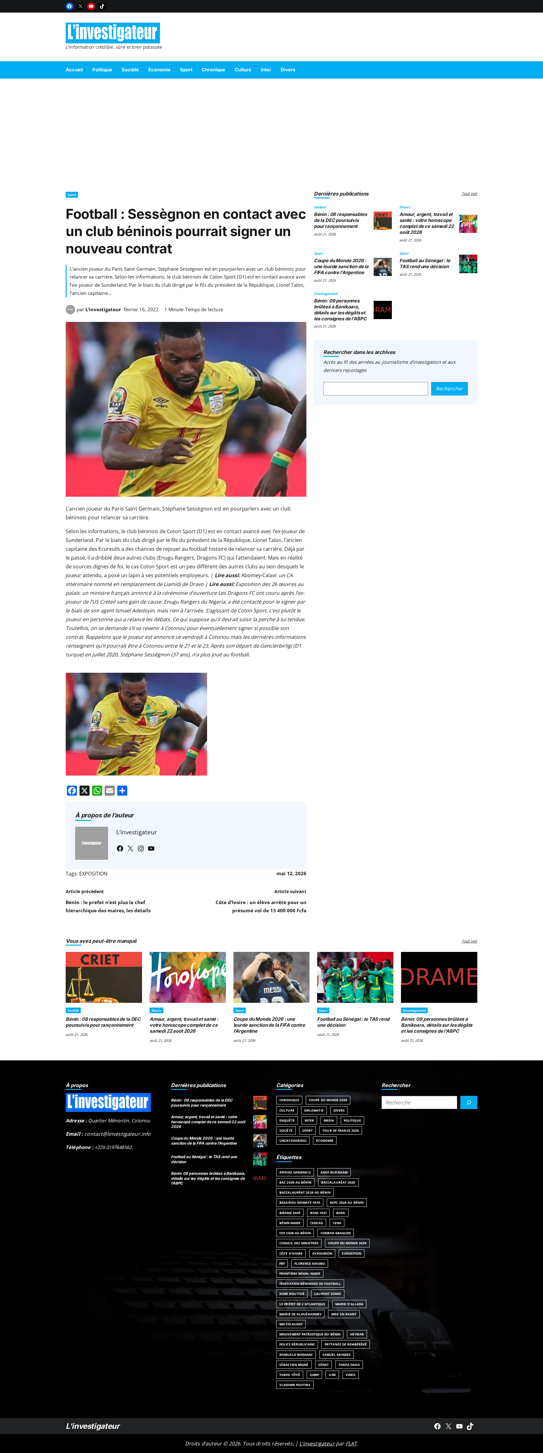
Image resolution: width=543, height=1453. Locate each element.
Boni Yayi (318, 1213)
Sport (72, 194)
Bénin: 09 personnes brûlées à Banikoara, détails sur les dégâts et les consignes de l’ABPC (340, 309)
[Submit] (468, 1102)
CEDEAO (316, 1223)
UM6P (314, 1375)
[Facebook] (69, 6)
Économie (324, 1140)
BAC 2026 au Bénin (295, 1182)
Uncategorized (325, 293)
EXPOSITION (93, 873)
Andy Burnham (334, 1172)
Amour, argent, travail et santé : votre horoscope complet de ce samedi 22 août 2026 (426, 223)
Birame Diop (289, 1213)
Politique (352, 1120)
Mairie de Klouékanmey (300, 1314)
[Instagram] (141, 848)
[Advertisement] (271, 132)
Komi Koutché (291, 1293)
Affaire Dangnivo (295, 1172)
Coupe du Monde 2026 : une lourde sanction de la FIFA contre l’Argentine (341, 266)
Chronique (289, 1100)
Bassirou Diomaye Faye (299, 1202)
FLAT (351, 1443)
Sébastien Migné (294, 1364)
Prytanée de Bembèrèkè (346, 1344)
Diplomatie (314, 1110)
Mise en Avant (343, 1314)
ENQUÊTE (287, 1120)
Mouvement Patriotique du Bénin (309, 1334)
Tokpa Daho (349, 1364)
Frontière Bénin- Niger (299, 1273)
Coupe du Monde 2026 (328, 1100)
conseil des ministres (298, 1243)
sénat (323, 1364)
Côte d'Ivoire (291, 1253)
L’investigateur (103, 309)
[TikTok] (102, 6)
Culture (286, 1110)
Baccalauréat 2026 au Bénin (305, 1192)
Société (320, 207)
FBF (282, 1263)
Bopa (340, 1213)
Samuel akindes (336, 1354)
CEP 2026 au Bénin (295, 1233)
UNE (332, 1375)
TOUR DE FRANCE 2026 (340, 1130)
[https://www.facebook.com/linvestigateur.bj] (437, 1426)
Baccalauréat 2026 (338, 1182)
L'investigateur (92, 1426)
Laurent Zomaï (327, 1293)
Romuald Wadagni (296, 1354)
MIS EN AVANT (291, 1324)
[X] (80, 6)
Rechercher (449, 388)
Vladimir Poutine (294, 1385)
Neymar (357, 1334)
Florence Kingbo (309, 1263)
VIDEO (351, 1375)
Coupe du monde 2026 (347, 1243)
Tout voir (469, 193)
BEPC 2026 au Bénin (347, 1202)
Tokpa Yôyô (289, 1375)
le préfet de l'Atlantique (302, 1304)
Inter (309, 1120)
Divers (404, 207)
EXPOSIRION (322, 1253)
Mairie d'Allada (349, 1304)
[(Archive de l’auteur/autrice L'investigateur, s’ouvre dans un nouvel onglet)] (70, 312)
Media (329, 1120)
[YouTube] (91, 6)
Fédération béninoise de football (310, 1283)
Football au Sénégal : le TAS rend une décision (424, 263)
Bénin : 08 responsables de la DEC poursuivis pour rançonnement (340, 220)
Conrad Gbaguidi (336, 1233)
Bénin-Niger (289, 1223)
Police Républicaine (297, 1344)
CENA (337, 1223)
